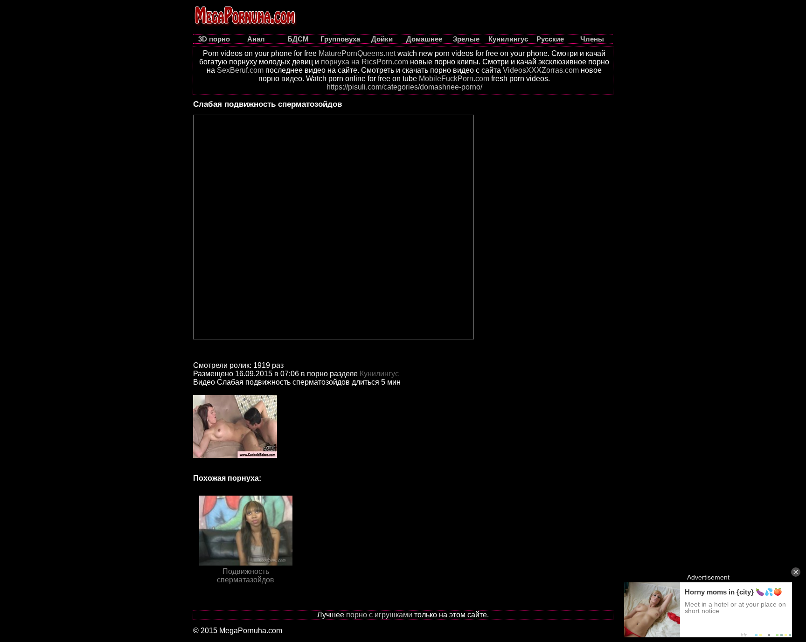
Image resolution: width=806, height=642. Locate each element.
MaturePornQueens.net (357, 53)
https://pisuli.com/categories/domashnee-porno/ (404, 87)
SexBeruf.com (240, 70)
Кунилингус (379, 374)
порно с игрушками (379, 615)
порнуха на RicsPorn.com (364, 62)
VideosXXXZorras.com (541, 70)
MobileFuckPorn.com (454, 79)
